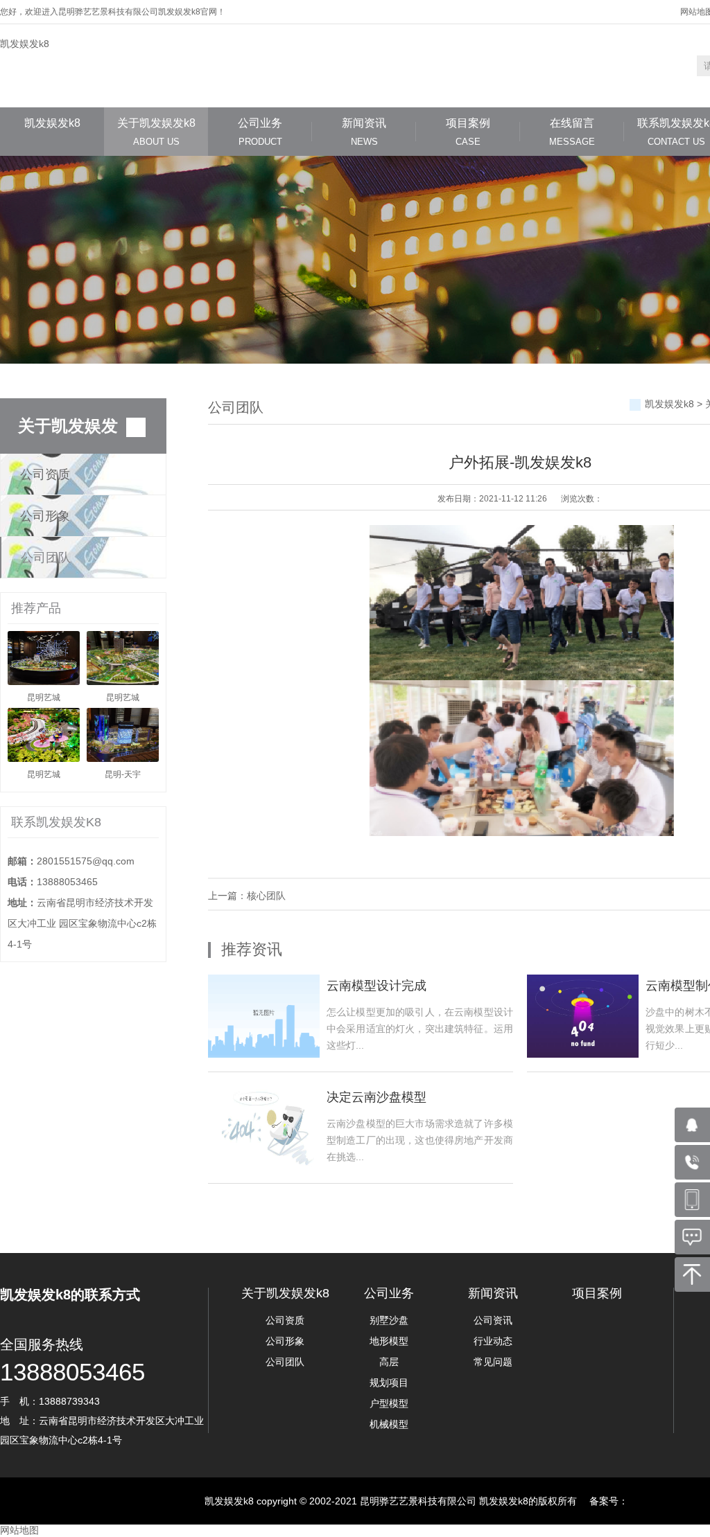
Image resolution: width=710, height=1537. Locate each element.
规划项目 (389, 1382)
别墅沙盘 (389, 1320)
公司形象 (45, 516)
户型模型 (389, 1403)
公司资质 (45, 474)
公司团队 (46, 558)
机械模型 (389, 1424)
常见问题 (493, 1362)
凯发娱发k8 (24, 43)
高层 (389, 1362)
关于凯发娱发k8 (156, 132)
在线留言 (572, 132)
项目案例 (468, 132)
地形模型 (389, 1341)
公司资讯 (493, 1320)
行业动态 (493, 1341)
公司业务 (260, 132)
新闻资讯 (364, 132)
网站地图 (19, 1530)
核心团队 (266, 895)
